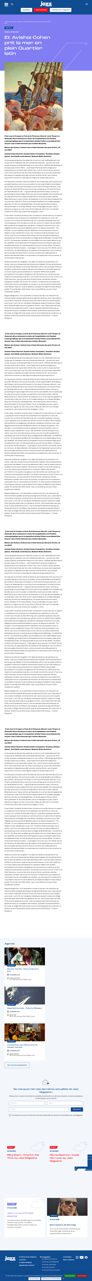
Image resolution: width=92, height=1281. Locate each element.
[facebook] (86, 1258)
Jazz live (19, 21)
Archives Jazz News (49, 1264)
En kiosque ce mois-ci (49, 1259)
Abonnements (41, 10)
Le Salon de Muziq (25, 1262)
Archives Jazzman (48, 1267)
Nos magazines (45, 1257)
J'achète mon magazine (61, 10)
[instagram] (77, 1258)
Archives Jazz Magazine (50, 1262)
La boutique (67, 1257)
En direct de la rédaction (27, 1257)
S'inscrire (77, 1109)
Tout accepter (70, 1276)
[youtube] (82, 1258)
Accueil (6, 21)
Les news (13, 21)
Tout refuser (82, 1276)
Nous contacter (68, 1260)
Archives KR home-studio (51, 1270)
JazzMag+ (26, 10)
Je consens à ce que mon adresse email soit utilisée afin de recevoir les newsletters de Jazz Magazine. (47, 1115)
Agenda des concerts (26, 1265)
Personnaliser (34, 1278)
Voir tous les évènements (17, 1065)
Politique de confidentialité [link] (51, 1278)
